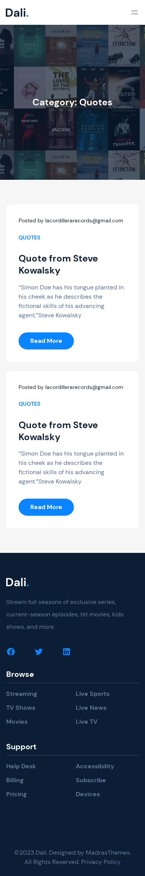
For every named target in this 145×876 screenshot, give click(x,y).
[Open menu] (134, 12)
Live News (91, 708)
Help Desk (21, 766)
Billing (15, 780)
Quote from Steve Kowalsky (58, 264)
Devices (88, 794)
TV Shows (20, 708)
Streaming (21, 694)
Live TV (86, 722)
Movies (16, 722)
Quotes (29, 237)
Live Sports (92, 694)
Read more (52, 342)
